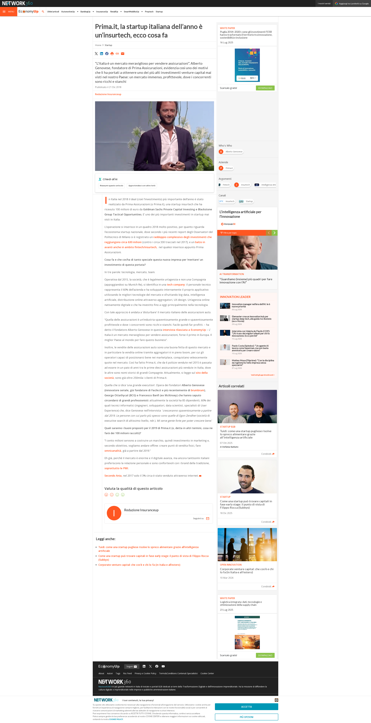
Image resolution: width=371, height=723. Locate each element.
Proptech (149, 11)
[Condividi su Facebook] (106, 53)
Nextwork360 (105, 686)
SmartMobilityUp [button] (131, 11)
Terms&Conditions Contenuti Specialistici (178, 673)
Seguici (130, 666)
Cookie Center (207, 673)
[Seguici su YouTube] (163, 666)
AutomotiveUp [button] (68, 11)
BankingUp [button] (85, 11)
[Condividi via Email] (122, 53)
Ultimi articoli (53, 11)
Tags (118, 673)
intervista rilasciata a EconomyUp (184, 329)
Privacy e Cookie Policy (145, 673)
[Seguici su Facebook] (157, 666)
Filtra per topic (230, 232)
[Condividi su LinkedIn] (101, 53)
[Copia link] (117, 53)
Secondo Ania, (113, 475)
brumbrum (197, 390)
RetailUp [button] (114, 11)
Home (98, 45)
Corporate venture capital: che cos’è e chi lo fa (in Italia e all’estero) (139, 564)
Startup (159, 11)
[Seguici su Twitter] (150, 666)
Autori (110, 673)
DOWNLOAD (265, 88)
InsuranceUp (102, 11)
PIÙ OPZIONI (246, 717)
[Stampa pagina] (112, 53)
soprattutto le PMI (116, 468)
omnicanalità (112, 450)
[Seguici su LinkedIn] (144, 666)
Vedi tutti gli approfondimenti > (263, 375)
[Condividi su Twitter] (96, 53)
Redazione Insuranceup (108, 94)
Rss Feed (127, 673)
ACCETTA (246, 707)
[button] (8, 11)
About (101, 673)
